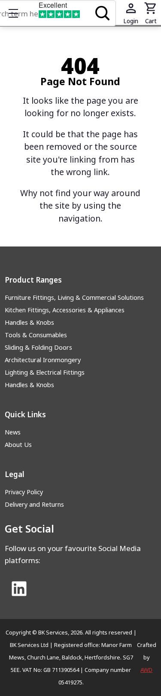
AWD (146, 670)
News (13, 432)
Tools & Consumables (36, 335)
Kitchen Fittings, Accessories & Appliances (65, 310)
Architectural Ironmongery (43, 360)
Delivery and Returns (34, 504)
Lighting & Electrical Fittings (45, 372)
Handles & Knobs (29, 322)
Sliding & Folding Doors (38, 347)
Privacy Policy (24, 492)
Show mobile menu (13, 13)
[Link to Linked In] (19, 589)
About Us (18, 444)
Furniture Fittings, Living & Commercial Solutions (74, 297)
